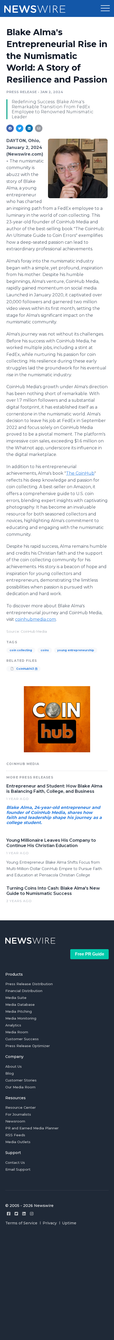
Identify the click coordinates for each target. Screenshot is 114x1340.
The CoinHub (80, 473)
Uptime (69, 1223)
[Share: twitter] (19, 128)
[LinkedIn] (24, 1214)
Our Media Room (20, 1087)
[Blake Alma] (78, 168)
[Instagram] (31, 1214)
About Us (13, 1066)
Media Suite (16, 997)
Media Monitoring (20, 1018)
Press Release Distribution (29, 984)
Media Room (16, 1032)
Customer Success (22, 1039)
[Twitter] (16, 1214)
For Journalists (18, 1114)
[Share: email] (38, 128)
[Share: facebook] (10, 128)
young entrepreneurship (75, 650)
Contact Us (15, 1162)
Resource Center (20, 1107)
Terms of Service (21, 1223)
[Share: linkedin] (29, 128)
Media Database (20, 1004)
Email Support (17, 1169)
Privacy (50, 1223)
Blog (9, 1073)
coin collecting (21, 650)
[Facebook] (8, 1214)
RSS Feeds (15, 1135)
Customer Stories (21, 1080)
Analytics (13, 1025)
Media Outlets (17, 1142)
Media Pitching (18, 1011)
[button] (105, 8)
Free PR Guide (89, 954)
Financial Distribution (23, 991)
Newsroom (15, 1121)
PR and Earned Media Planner (32, 1128)
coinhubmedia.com (35, 619)
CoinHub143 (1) (26, 669)
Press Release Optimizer (27, 1046)
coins (45, 650)
